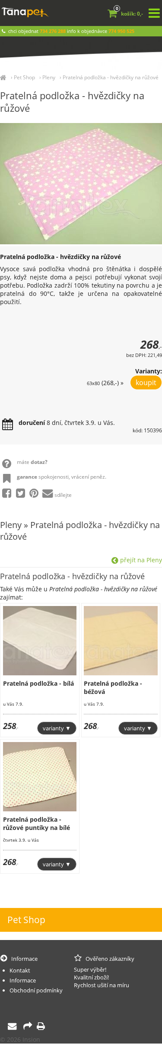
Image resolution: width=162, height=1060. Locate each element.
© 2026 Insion (20, 1039)
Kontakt (20, 970)
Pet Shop (24, 77)
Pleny (48, 77)
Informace (23, 980)
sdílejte (63, 495)
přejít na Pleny (140, 560)
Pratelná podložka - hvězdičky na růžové (111, 77)
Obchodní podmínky (36, 990)
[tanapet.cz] (3, 77)
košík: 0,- (129, 13)
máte (32, 462)
